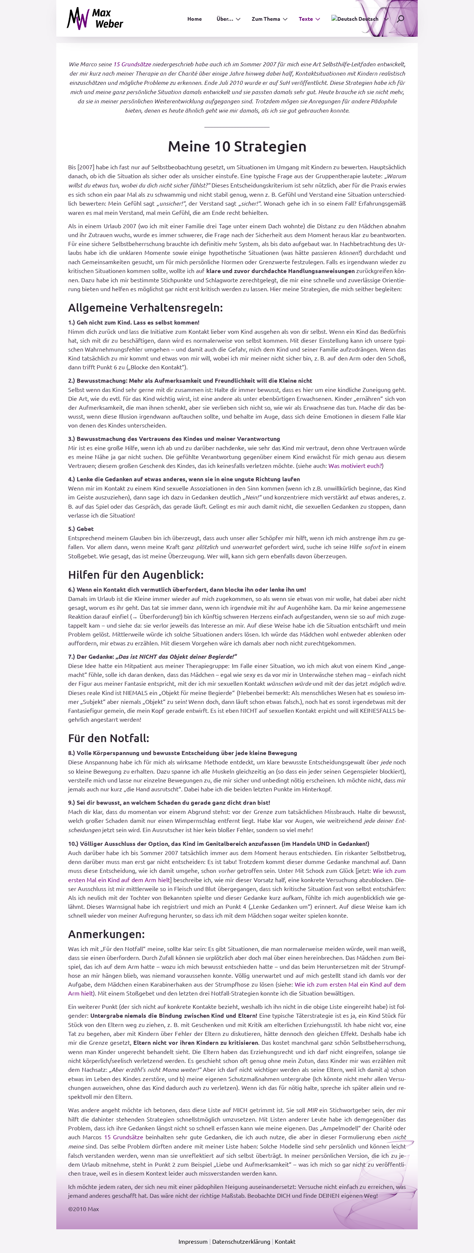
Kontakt (285, 1241)
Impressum (193, 1241)
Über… (225, 18)
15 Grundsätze (132, 64)
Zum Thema (266, 18)
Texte (306, 18)
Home (194, 18)
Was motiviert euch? (355, 465)
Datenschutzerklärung (241, 1241)
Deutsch (367, 18)
